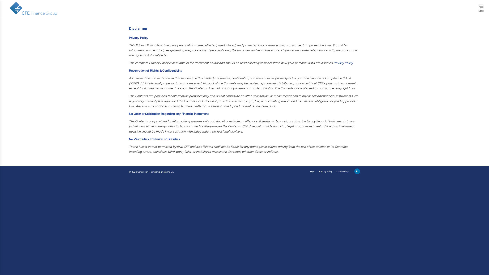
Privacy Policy (343, 63)
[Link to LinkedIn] (357, 171)
